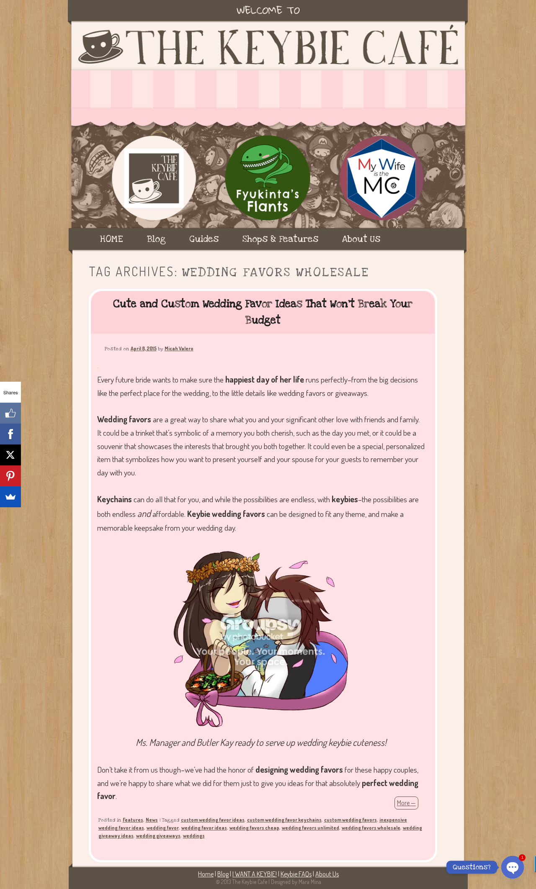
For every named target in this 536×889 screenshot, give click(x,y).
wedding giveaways (158, 835)
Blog (156, 239)
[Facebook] (10, 434)
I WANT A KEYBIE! (254, 874)
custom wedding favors (350, 820)
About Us (361, 239)
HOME (111, 239)
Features (133, 820)
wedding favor (163, 828)
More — (406, 803)
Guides (204, 239)
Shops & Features (280, 239)
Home (206, 874)
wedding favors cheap (254, 828)
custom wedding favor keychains (284, 820)
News (152, 820)
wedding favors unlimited (310, 828)
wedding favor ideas (204, 828)
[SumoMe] (10, 496)
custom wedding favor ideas (213, 820)
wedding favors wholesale (371, 828)
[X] (10, 454)
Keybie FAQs (296, 874)
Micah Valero (179, 348)
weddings (194, 835)
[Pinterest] (10, 475)
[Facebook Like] (10, 413)
